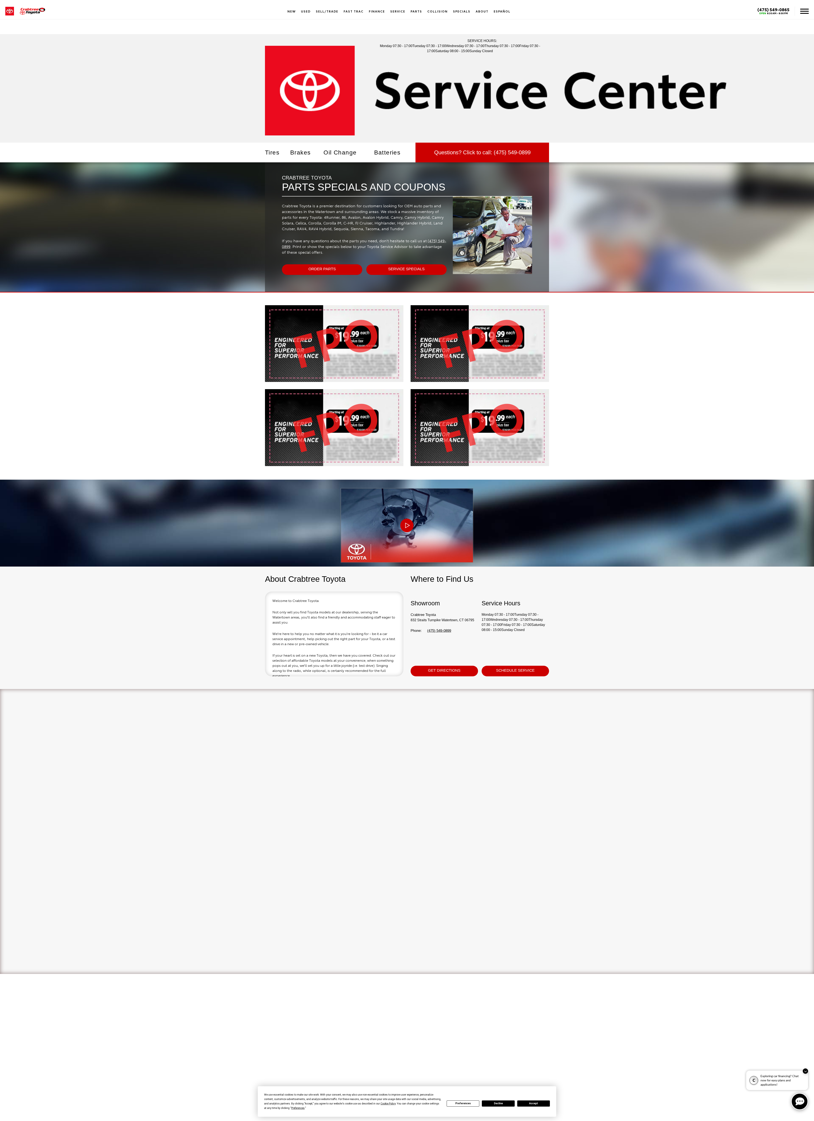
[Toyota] (9, 11)
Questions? (482, 152)
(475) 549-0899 (439, 631)
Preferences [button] (298, 1108)
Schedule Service (515, 670)
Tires (272, 152)
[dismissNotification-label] (805, 1071)
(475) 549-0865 (773, 9)
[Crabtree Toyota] (32, 11)
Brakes (300, 152)
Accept (533, 1103)
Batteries (387, 152)
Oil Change (340, 152)
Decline (498, 1103)
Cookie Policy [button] (388, 1103)
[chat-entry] (799, 1101)
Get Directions (444, 670)
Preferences (463, 1103)
